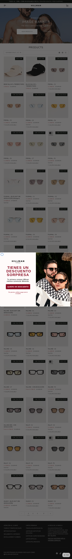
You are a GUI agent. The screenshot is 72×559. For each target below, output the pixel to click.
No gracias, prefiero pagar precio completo (18, 292)
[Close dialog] (2, 254)
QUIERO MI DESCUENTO (18, 287)
